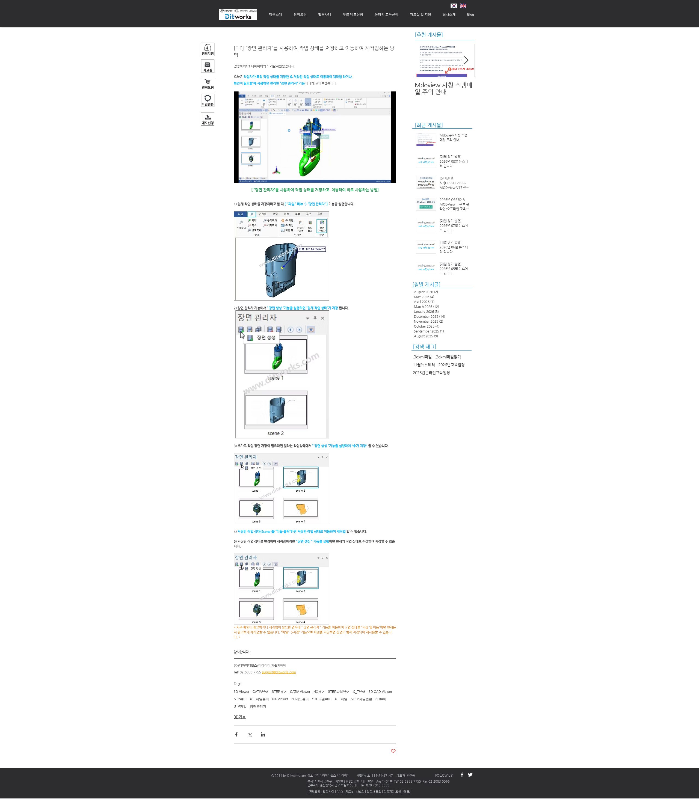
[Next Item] (466, 60)
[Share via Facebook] (236, 734)
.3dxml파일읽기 (448, 357)
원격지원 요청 (392, 792)
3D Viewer (241, 692)
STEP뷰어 (279, 692)
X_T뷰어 (359, 692)
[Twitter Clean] (470, 774)
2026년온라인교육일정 (431, 372)
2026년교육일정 (451, 365)
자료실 (349, 792)
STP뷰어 (240, 699)
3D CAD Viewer (380, 692)
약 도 (406, 792)
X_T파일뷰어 (259, 699)
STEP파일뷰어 (339, 692)
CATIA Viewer (300, 692)
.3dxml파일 (422, 357)
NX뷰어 (319, 692)
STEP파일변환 (361, 699)
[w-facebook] (462, 774)
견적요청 (314, 792)
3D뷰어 (380, 699)
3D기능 (240, 717)
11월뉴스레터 (424, 365)
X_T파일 (341, 699)
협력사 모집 (373, 792)
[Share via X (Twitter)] (249, 734)
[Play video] (315, 137)
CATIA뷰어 (260, 692)
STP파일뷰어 (321, 699)
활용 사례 (328, 792)
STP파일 (240, 706)
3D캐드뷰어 (300, 699)
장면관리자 (258, 706)
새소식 (360, 792)
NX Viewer (280, 699)
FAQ (339, 792)
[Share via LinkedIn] (263, 734)
